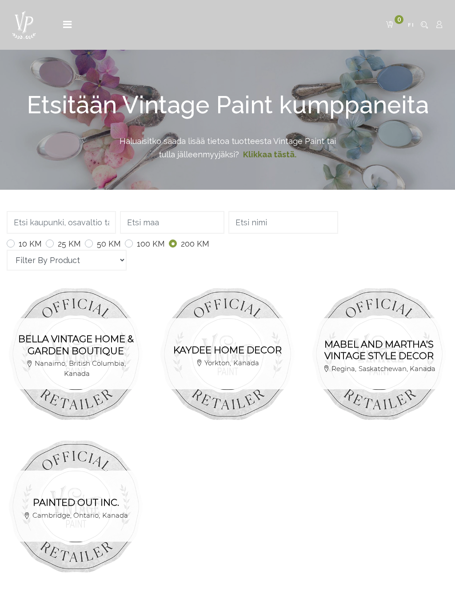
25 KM (69, 243)
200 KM (195, 243)
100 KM (151, 243)
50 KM (109, 243)
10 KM (30, 243)
